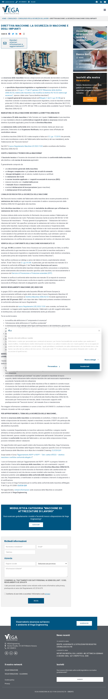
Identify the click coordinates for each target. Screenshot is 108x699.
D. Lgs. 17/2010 (54, 137)
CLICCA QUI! (56, 450)
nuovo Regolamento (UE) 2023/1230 (31, 306)
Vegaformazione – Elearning (16, 674)
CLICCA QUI (22, 486)
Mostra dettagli (90, 360)
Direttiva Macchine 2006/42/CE (37, 297)
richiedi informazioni (21, 490)
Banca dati (82, 54)
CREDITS (71, 692)
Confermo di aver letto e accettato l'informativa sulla (28, 594)
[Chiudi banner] (99, 330)
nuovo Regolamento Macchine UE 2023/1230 (26, 146)
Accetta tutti (84, 366)
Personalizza (52, 366)
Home (4, 18)
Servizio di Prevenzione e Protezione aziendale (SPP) (32, 273)
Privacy (7, 684)
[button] (4, 33)
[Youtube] (16, 653)
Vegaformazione (11, 670)
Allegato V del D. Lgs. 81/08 (50, 98)
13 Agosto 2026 (63, 641)
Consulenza (12, 18)
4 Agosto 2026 (62, 650)
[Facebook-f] (6, 653)
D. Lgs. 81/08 (26, 263)
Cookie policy (9, 680)
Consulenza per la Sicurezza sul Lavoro (33, 18)
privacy (47, 594)
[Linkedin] (11, 653)
